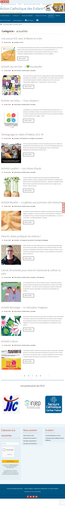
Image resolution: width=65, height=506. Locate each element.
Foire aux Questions (47, 4)
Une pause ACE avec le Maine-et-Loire (21, 38)
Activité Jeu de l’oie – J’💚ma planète (21, 66)
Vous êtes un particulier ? (30, 436)
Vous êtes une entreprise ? (30, 439)
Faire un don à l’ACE (28, 431)
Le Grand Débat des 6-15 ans (52, 431)
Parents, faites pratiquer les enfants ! (21, 233)
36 (28, 371)
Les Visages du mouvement (35, 137)
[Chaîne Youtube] (3, 1)
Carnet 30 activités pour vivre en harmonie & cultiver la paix (30, 268)
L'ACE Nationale (24, 137)
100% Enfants (17, 70)
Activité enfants (26, 70)
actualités (16, 42)
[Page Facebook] (1, 1)
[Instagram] (6, 1)
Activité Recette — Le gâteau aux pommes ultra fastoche (31, 200)
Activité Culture (9, 337)
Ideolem (56, 484)
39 (40, 371)
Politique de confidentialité (40, 484)
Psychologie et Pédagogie (41, 237)
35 (24, 371)
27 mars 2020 (7, 70)
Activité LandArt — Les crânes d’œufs (21, 166)
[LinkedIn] (8, 1)
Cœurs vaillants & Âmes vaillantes (32, 4)
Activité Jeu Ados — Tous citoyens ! (20, 99)
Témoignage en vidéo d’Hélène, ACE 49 (22, 133)
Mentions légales (28, 484)
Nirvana (33, 487)
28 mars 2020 (7, 42)
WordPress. (38, 487)
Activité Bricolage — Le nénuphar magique (24, 303)
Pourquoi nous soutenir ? (30, 433)
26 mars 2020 (7, 103)
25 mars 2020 (7, 170)
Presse (21, 42)
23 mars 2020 (7, 341)
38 (36, 371)
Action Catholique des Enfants (22, 8)
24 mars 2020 (7, 274)
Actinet (20, 4)
